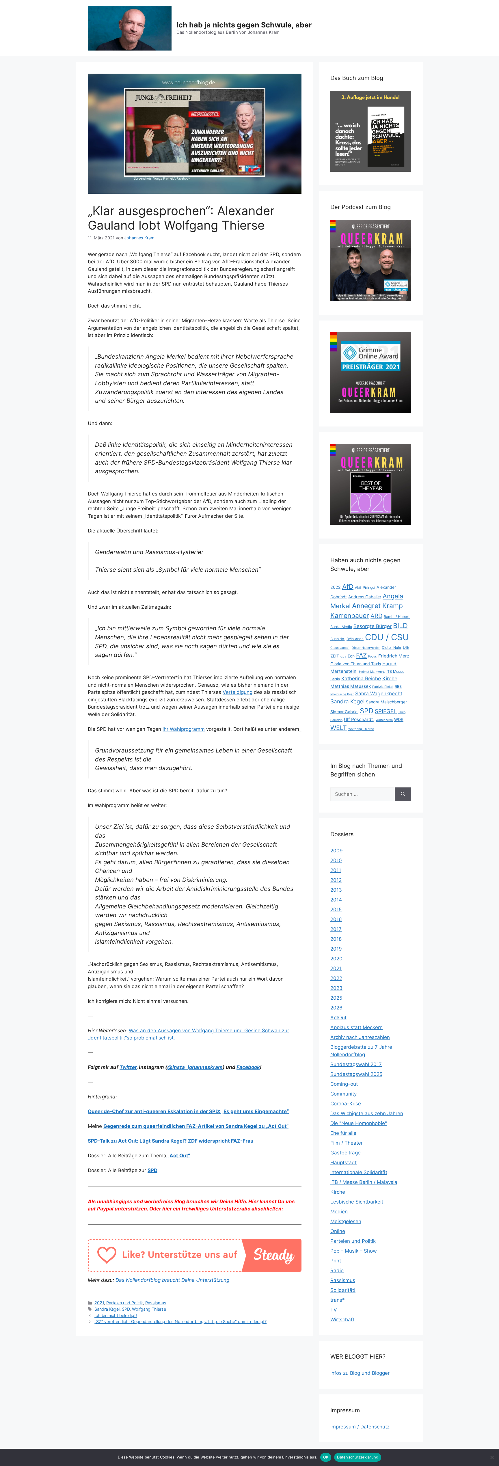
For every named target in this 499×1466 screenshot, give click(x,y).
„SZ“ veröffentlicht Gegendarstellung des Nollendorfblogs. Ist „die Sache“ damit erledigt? (180, 1321)
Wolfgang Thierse (149, 1309)
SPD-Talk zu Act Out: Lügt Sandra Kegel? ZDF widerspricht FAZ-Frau (171, 1141)
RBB (398, 686)
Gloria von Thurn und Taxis (355, 663)
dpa (343, 656)
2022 (335, 587)
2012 (336, 880)
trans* (337, 1300)
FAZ (361, 655)
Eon (351, 655)
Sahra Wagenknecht (378, 693)
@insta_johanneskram (195, 1067)
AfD (347, 586)
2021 (99, 1302)
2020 (336, 959)
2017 (336, 929)
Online (337, 1231)
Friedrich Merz (393, 656)
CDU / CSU (387, 637)
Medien (339, 1211)
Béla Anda (355, 639)
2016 (336, 919)
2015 (336, 909)
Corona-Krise (345, 1104)
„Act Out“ (178, 1155)
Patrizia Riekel (382, 687)
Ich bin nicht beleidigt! (115, 1315)
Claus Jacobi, (340, 648)
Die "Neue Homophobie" (358, 1123)
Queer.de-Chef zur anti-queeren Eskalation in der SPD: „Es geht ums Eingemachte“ (188, 1111)
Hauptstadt (343, 1162)
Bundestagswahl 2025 (356, 1074)
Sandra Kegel (107, 1309)
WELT (338, 727)
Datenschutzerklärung (357, 1457)
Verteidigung (237, 692)
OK (326, 1457)
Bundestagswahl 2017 (356, 1064)
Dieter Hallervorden (366, 648)
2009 (336, 851)
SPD (152, 1170)
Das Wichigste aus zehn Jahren (366, 1113)
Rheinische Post (342, 694)
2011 (335, 870)
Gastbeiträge (345, 1153)
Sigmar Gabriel (344, 711)
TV (333, 1310)
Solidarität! (342, 1290)
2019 (336, 949)
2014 (336, 900)
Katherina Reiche (361, 678)
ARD (376, 615)
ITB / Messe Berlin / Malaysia (363, 1182)
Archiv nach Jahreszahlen (360, 1037)
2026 (336, 1008)
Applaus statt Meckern (356, 1027)
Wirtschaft (342, 1319)
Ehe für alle (343, 1133)
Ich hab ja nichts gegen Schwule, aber (244, 25)
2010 (336, 860)
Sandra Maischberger (386, 701)
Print (335, 1261)
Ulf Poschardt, (359, 719)
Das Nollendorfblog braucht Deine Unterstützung (172, 1280)
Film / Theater (346, 1143)
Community (343, 1094)
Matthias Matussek (350, 686)
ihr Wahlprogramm (184, 729)
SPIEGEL (386, 711)
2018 (336, 939)
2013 (336, 890)
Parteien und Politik (124, 1302)
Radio (337, 1270)
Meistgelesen (345, 1221)
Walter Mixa (384, 720)
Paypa (104, 1209)
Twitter (128, 1067)
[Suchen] (403, 794)
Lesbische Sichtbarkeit (356, 1202)
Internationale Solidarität (358, 1172)
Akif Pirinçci (365, 587)
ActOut (338, 1017)
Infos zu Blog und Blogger (360, 1373)
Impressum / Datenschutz (360, 1427)
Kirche (389, 678)
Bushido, (337, 639)
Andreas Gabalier (364, 596)
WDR (398, 719)
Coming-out (344, 1084)
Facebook (248, 1067)
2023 (336, 988)
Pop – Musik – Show (353, 1251)
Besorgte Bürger (372, 626)
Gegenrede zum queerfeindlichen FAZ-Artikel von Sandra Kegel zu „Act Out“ (195, 1126)
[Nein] (492, 1457)
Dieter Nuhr (391, 647)
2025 (336, 998)
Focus (372, 656)
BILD (400, 625)
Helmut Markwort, (372, 672)
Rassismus (155, 1302)
